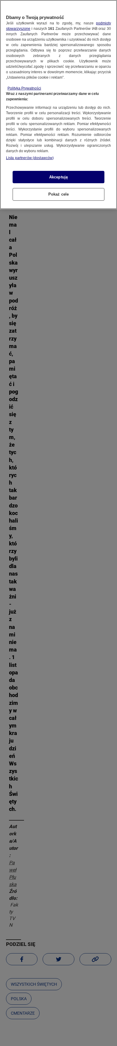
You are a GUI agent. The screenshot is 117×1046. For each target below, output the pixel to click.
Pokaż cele (58, 194)
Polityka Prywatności (24, 88)
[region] (58, 104)
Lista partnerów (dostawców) (30, 158)
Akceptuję (58, 177)
